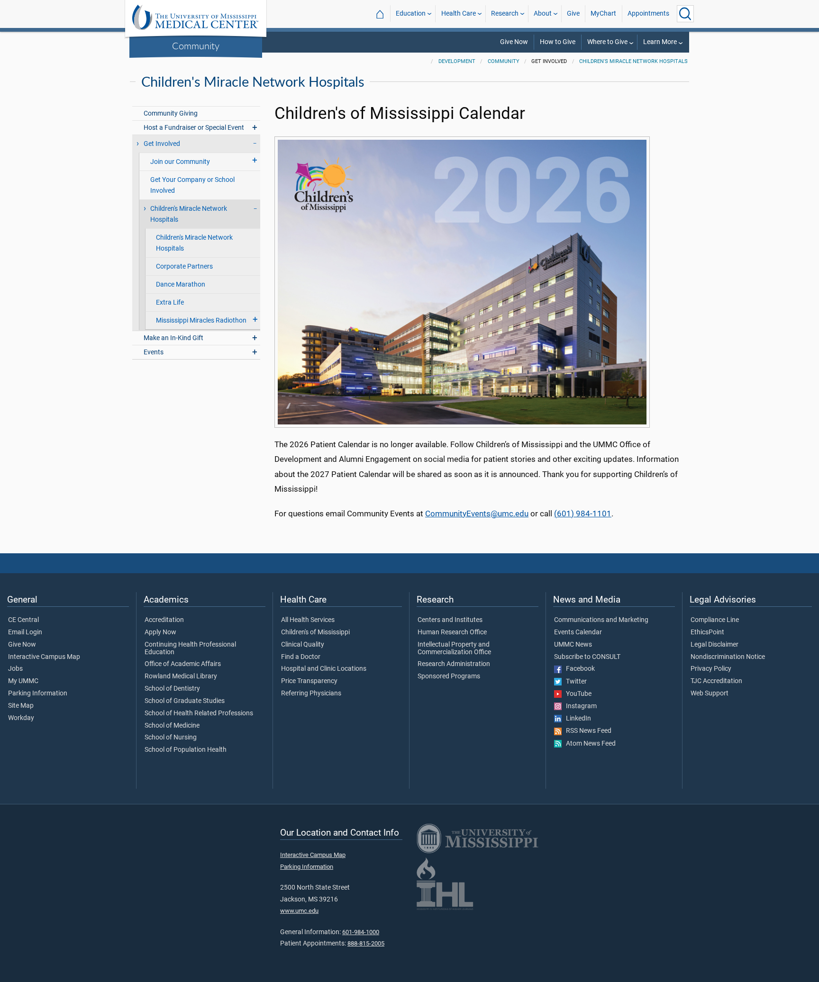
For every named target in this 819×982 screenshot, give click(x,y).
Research (505, 13)
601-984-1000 (360, 932)
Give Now (514, 42)
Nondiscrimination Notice (728, 657)
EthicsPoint (707, 632)
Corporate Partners (184, 266)
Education (411, 13)
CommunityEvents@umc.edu (476, 513)
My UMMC (23, 681)
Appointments (648, 13)
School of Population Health (186, 750)
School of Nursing (171, 737)
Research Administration (454, 664)
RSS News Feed (586, 731)
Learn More (660, 42)
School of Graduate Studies (185, 701)
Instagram (579, 706)
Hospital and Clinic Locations (323, 669)
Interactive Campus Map (44, 657)
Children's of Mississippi (315, 632)
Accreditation (164, 620)
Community (195, 45)
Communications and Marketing (601, 620)
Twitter (574, 681)
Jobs (15, 669)
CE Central (23, 620)
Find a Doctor (300, 657)
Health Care (458, 13)
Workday (21, 718)
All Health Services (308, 620)
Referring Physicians (311, 693)
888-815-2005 (365, 943)
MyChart (603, 13)
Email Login (25, 632)
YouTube (577, 694)
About (543, 13)
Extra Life (170, 302)
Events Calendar (578, 632)
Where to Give (607, 42)
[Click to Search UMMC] (685, 13)
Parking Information (37, 693)
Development (456, 61)
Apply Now (160, 632)
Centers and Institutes (450, 620)
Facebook (578, 669)
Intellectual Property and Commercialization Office (454, 648)
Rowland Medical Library (181, 676)
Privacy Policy (711, 669)
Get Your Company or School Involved (192, 185)
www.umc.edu (299, 910)
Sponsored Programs (449, 676)
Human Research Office (452, 632)
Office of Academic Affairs (183, 664)
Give (573, 13)
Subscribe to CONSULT (587, 657)
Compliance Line (715, 620)
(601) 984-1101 (582, 513)
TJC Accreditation (716, 681)
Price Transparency (309, 681)
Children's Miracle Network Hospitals (633, 61)
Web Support (709, 693)
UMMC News (573, 645)
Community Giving (171, 113)
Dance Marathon (180, 284)
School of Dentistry (172, 689)
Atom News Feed (589, 744)
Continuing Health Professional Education (190, 648)
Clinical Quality (302, 645)
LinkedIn (576, 718)
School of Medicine (172, 726)
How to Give (557, 42)
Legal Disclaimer (714, 645)
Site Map (21, 706)
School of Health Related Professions (199, 713)
